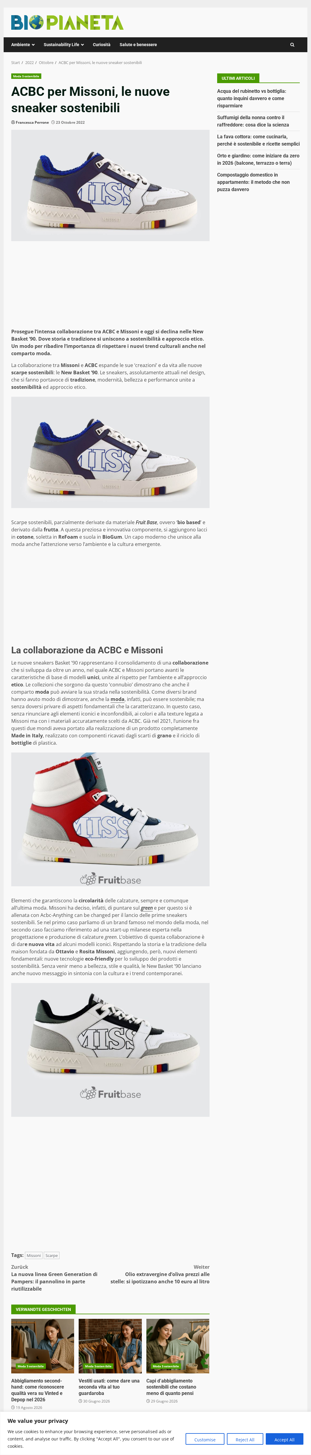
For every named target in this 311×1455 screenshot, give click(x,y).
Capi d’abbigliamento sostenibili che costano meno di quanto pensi (177, 1346)
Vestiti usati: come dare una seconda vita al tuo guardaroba (110, 1346)
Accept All (285, 1440)
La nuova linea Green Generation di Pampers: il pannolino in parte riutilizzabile (54, 1278)
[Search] (292, 45)
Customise (205, 1440)
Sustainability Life (61, 44)
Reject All (245, 1440)
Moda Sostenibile (26, 76)
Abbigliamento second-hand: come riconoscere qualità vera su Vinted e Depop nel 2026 (42, 1346)
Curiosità (102, 44)
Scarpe (52, 1255)
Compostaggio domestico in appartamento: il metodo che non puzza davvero (253, 182)
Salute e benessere (138, 44)
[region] (155, 1433)
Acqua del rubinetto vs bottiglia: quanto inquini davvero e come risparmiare (251, 98)
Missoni (34, 1255)
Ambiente (20, 44)
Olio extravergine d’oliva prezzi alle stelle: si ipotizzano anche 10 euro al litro (160, 1274)
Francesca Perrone (32, 122)
